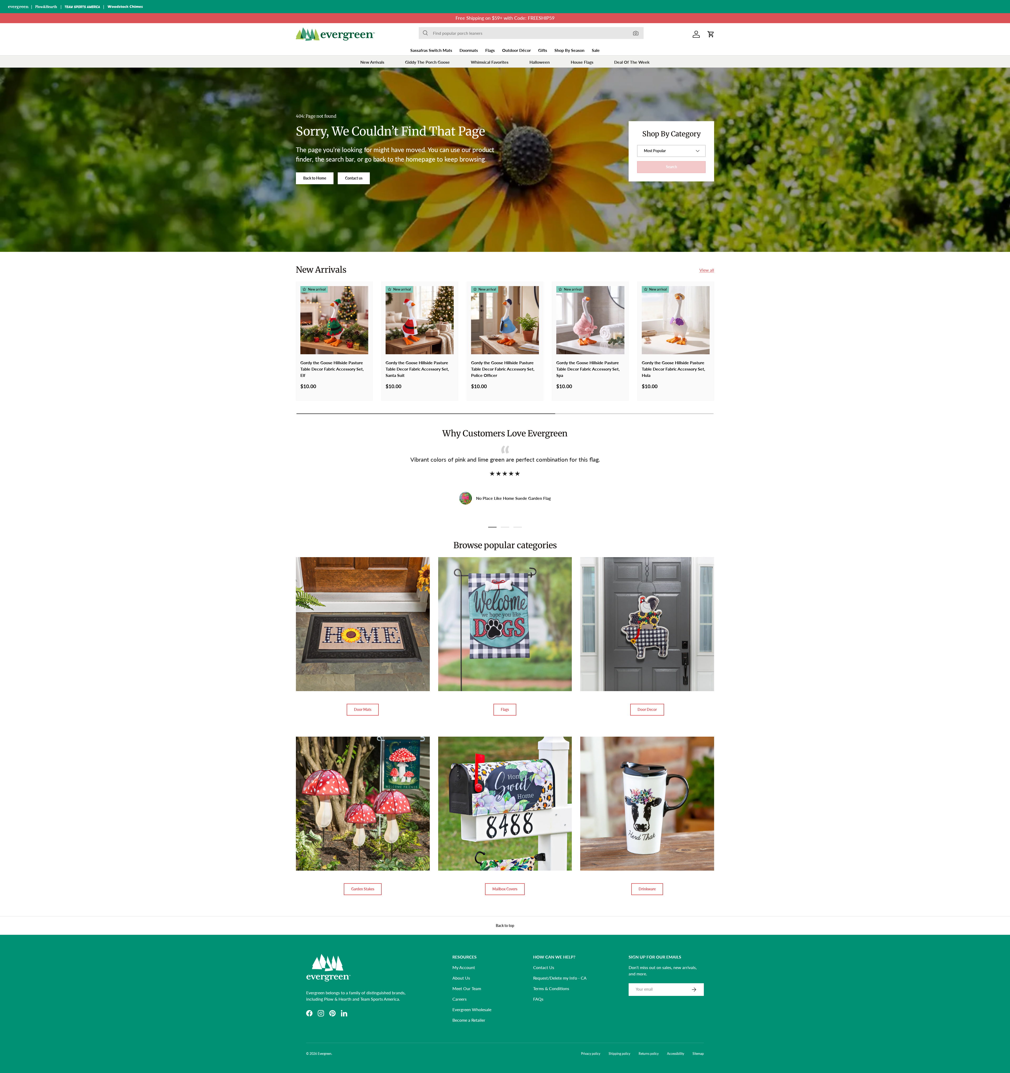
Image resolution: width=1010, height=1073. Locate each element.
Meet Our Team (466, 988)
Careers (459, 998)
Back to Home (314, 178)
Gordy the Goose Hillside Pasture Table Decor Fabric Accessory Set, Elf (332, 369)
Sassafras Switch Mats (431, 50)
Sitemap (698, 1054)
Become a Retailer (468, 1019)
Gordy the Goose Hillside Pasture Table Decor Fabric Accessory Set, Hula (673, 369)
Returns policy (649, 1054)
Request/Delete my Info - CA (560, 977)
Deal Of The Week (632, 61)
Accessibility (675, 1054)
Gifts (542, 50)
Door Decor (647, 709)
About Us (461, 977)
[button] (711, 34)
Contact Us (543, 967)
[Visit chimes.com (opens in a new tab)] (125, 7)
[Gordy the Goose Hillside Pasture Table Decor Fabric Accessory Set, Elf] (334, 320)
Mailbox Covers (504, 889)
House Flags (582, 61)
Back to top (505, 925)
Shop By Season (569, 50)
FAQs (538, 998)
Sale (596, 50)
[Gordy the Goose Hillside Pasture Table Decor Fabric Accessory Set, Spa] (590, 320)
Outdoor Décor (516, 50)
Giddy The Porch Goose (427, 61)
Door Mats (362, 709)
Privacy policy (590, 1054)
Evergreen (324, 1054)
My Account (463, 967)
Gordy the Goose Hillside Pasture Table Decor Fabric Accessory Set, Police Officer (502, 369)
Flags (490, 50)
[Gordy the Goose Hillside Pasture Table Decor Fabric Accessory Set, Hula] (676, 320)
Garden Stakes (362, 889)
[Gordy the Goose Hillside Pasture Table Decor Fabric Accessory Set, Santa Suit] (419, 320)
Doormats (468, 50)
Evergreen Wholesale (471, 1009)
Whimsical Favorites (489, 61)
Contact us (353, 178)
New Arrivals (372, 61)
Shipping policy (619, 1054)
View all (706, 269)
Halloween (539, 61)
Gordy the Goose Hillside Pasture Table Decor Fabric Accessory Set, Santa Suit (417, 369)
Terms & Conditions (551, 988)
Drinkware (647, 889)
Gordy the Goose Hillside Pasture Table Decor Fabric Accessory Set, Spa (588, 369)
